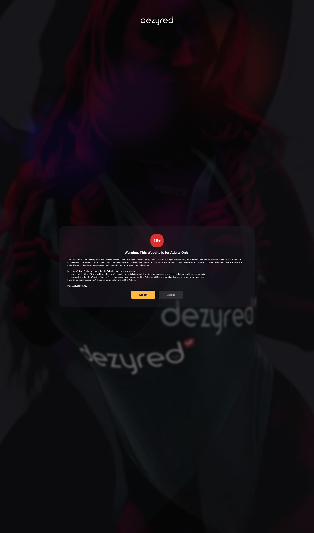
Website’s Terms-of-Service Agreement (108, 277)
